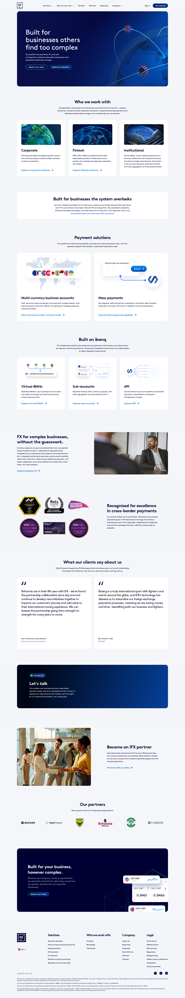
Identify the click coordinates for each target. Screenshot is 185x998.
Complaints (151, 963)
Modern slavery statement (157, 959)
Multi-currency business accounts (61, 945)
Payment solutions (55, 941)
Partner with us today (118, 767)
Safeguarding (152, 955)
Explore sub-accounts (84, 403)
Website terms (152, 945)
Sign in (147, 6)
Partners (92, 6)
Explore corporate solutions (35, 170)
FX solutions (52, 955)
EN (22, 949)
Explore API (130, 403)
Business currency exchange (59, 963)
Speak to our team (36, 67)
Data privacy (152, 948)
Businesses (91, 945)
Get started (160, 6)
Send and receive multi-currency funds (41, 315)
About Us (126, 941)
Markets (81, 6)
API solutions (53, 952)
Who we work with (64, 6)
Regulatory (151, 952)
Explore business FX (27, 470)
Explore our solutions (60, 67)
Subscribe (126, 948)
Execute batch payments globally (116, 315)
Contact (125, 959)
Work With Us (127, 952)
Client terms (152, 941)
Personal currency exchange (59, 959)
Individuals (91, 948)
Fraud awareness (153, 966)
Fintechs (90, 941)
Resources (104, 6)
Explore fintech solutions (86, 170)
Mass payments (54, 948)
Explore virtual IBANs (32, 403)
